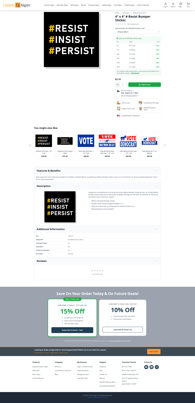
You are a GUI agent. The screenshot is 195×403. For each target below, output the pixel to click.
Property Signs (94, 5)
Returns (102, 378)
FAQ (101, 370)
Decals (83, 5)
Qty (117, 85)
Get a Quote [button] (135, 73)
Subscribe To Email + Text (72, 330)
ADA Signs (74, 5)
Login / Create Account (85, 367)
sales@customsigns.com (130, 374)
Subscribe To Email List (123, 330)
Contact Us (103, 374)
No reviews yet (133, 24)
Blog (56, 374)
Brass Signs (36, 374)
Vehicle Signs (129, 5)
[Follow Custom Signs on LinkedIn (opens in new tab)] (152, 367)
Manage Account (83, 374)
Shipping (103, 367)
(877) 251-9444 (127, 367)
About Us (58, 367)
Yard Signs (118, 5)
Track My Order (82, 378)
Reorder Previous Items (107, 382)
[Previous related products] (30, 145)
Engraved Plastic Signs (40, 367)
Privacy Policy (127, 341)
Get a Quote (154, 351)
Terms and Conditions (115, 341)
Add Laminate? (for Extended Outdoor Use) (130, 28)
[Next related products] (165, 145)
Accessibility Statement (107, 386)
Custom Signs (49, 5)
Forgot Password (82, 370)
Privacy (105, 397)
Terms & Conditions (94, 397)
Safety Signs (107, 5)
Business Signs (62, 5)
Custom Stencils (143, 5)
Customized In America (63, 370)
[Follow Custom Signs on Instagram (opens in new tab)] (157, 367)
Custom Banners (38, 378)
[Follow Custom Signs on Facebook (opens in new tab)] (146, 367)
